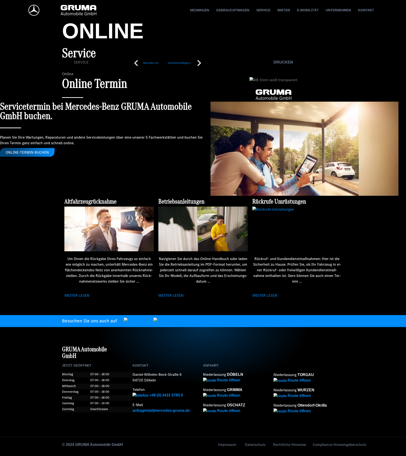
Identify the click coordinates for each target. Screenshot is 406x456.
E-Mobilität (308, 10)
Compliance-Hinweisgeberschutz (339, 444)
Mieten (283, 10)
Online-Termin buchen (27, 152)
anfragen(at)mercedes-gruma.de (161, 410)
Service (263, 10)
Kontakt (366, 10)
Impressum (227, 444)
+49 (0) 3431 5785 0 (165, 395)
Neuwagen (199, 10)
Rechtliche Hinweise (289, 444)
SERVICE (81, 62)
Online (68, 74)
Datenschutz (255, 444)
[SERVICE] (68, 65)
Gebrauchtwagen (232, 10)
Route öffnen (228, 380)
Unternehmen (338, 10)
